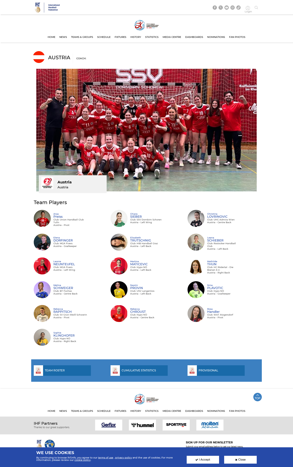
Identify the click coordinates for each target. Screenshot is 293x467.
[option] (109, 424)
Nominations (216, 37)
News (63, 37)
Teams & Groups (82, 37)
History (135, 37)
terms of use (105, 457)
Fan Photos (237, 37)
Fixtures (120, 37)
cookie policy (82, 460)
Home (51, 37)
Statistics (152, 37)
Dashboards (194, 37)
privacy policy (123, 457)
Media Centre (172, 37)
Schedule (104, 37)
